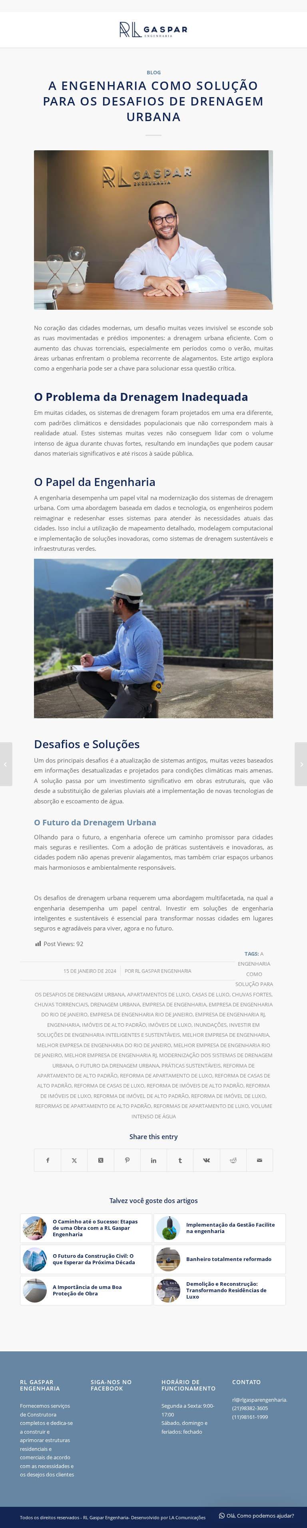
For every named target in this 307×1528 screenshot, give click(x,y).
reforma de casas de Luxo (109, 1085)
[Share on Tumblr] (180, 1160)
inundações (210, 1024)
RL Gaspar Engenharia (163, 971)
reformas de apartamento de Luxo (201, 1106)
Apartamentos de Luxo (158, 994)
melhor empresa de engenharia (225, 1034)
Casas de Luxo (210, 994)
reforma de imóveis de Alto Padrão (195, 1085)
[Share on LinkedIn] (154, 1160)
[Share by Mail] (260, 1160)
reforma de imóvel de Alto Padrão (141, 1096)
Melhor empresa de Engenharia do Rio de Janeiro (104, 1045)
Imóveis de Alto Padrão (114, 1024)
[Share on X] (74, 1160)
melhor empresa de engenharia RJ (110, 1055)
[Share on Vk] (206, 1160)
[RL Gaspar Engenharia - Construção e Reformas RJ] (153, 30)
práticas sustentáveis (191, 1065)
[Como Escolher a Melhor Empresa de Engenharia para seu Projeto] (6, 764)
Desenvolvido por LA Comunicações (168, 1517)
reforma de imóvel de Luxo (228, 1096)
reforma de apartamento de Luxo (166, 1075)
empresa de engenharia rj (230, 1014)
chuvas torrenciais (61, 1004)
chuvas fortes (251, 994)
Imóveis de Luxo (169, 1024)
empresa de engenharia (174, 1004)
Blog (154, 72)
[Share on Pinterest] (127, 1160)
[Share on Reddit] (233, 1160)
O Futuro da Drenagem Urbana (117, 1065)
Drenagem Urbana (115, 1004)
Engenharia (63, 1024)
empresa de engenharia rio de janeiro (141, 1014)
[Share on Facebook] (47, 1160)
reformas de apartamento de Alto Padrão (93, 1106)
